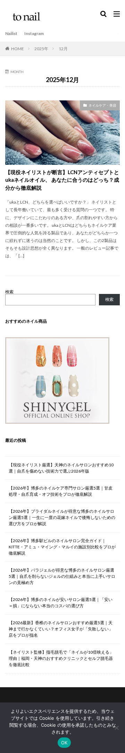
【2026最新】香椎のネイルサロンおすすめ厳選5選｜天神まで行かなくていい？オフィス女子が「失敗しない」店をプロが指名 (61, 629)
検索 (9, 291)
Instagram (34, 33)
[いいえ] (116, 727)
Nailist (11, 33)
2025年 (41, 48)
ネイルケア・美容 (102, 105)
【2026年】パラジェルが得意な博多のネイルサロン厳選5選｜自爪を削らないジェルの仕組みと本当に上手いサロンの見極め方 (62, 576)
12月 (63, 48)
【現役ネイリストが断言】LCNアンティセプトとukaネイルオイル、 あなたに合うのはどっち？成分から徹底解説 (62, 180)
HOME (17, 48)
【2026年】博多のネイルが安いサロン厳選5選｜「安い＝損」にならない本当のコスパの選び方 (60, 602)
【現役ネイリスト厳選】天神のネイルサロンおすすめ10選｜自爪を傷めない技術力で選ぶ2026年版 (61, 468)
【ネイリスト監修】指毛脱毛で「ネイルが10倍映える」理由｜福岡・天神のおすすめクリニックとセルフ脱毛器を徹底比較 (61, 658)
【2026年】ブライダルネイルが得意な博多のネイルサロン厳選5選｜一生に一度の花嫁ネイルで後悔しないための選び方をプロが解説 (62, 517)
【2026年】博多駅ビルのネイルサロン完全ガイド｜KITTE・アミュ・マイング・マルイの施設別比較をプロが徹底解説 (62, 547)
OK (64, 742)
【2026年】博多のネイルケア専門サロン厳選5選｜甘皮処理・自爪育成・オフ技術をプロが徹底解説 (60, 491)
